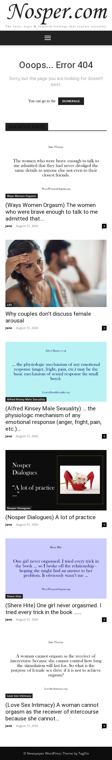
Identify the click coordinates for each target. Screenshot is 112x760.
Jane (8, 226)
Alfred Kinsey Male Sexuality (26, 399)
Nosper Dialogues (18, 508)
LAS (9, 304)
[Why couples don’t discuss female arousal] (56, 273)
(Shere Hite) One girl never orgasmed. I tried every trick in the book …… (53, 608)
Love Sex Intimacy (19, 696)
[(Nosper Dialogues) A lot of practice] (56, 480)
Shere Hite (14, 596)
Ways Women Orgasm (21, 196)
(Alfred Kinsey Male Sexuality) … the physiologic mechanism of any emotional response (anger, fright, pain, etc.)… (53, 418)
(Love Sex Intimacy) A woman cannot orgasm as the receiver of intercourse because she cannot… (52, 712)
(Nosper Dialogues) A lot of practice (50, 517)
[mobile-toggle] (47, 38)
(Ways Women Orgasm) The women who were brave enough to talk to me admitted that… (51, 212)
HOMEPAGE (71, 101)
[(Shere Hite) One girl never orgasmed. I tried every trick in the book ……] (56, 568)
